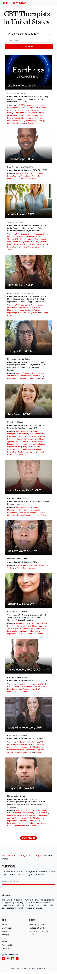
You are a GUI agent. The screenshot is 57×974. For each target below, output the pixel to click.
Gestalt (10, 110)
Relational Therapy (28, 178)
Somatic (32, 118)
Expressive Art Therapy (36, 107)
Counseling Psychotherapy (32, 305)
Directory (20, 855)
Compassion (39, 434)
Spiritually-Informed (15, 123)
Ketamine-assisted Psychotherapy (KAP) (23, 307)
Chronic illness (31, 373)
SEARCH (29, 46)
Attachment (23, 434)
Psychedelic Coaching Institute (38, 932)
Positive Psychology (15, 115)
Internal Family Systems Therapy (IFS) (22, 815)
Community (7, 928)
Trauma (10, 249)
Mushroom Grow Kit (36, 928)
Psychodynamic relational (17, 118)
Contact (5, 948)
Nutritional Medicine (15, 749)
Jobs (4, 938)
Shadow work (23, 452)
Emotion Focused (35, 234)
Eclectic (16, 107)
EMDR (23, 107)
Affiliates (5, 941)
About (4, 924)
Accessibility (7, 945)
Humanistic (25, 110)
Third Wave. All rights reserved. (31, 968)
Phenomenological (36, 113)
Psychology (32, 378)
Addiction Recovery (24, 431)
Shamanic (44, 512)
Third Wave (7, 855)
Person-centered (20, 113)
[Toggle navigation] (53, 3)
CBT (22, 105)
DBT (36, 813)
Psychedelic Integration (34, 115)
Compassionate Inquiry (34, 105)
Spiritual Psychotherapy (35, 120)
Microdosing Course (37, 924)
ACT (18, 105)
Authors (5, 935)
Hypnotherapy (13, 512)
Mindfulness (36, 110)
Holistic (17, 110)
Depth (9, 107)
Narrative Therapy (31, 242)
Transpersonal (34, 123)
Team (4, 931)
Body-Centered (22, 173)
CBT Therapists (35, 855)
